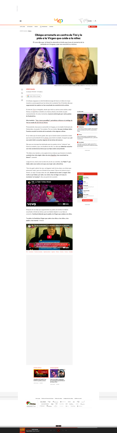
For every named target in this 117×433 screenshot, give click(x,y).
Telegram (22, 100)
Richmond (42, 406)
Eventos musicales (38, 251)
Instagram (56, 389)
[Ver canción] (81, 178)
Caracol (82, 402)
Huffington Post (44, 403)
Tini (59, 103)
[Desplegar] (58, 425)
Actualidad (29, 26)
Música (36, 26)
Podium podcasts (55, 406)
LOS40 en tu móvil (78, 398)
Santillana (55, 402)
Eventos (51, 26)
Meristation (79, 406)
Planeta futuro (76, 403)
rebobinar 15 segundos (54, 430)
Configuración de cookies (68, 398)
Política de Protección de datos (47, 398)
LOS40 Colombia (58, 21)
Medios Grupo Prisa (31, 406)
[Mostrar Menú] (21, 21)
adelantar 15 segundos (63, 430)
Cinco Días (61, 403)
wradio (56, 403)
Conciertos (31, 251)
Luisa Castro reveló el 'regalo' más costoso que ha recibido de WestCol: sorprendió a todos (87, 130)
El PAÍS (43, 402)
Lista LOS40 (22, 26)
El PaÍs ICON (61, 406)
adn (77, 402)
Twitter (22, 93)
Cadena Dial (66, 403)
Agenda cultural (47, 251)
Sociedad (71, 251)
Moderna (48, 406)
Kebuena (81, 403)
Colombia (89, 21)
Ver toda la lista (86, 200)
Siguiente (66, 430)
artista (46, 138)
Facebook (22, 89)
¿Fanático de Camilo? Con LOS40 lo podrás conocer (40, 380)
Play (58, 430)
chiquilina (53, 155)
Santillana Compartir (63, 402)
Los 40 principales (49, 402)
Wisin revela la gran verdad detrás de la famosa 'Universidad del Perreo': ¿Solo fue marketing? (87, 137)
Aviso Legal (38, 398)
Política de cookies (58, 398)
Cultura (66, 251)
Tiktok (53, 389)
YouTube (58, 389)
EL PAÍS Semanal (71, 403)
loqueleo (73, 406)
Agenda (53, 251)
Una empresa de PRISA (31, 403)
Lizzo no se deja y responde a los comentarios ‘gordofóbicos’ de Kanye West (57, 381)
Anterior (51, 430)
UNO (52, 403)
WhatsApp (22, 96)
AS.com (73, 402)
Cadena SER (69, 402)
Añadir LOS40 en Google (34, 96)
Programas (44, 26)
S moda (67, 406)
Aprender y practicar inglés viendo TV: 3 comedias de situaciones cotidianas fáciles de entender (87, 145)
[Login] (95, 21)
